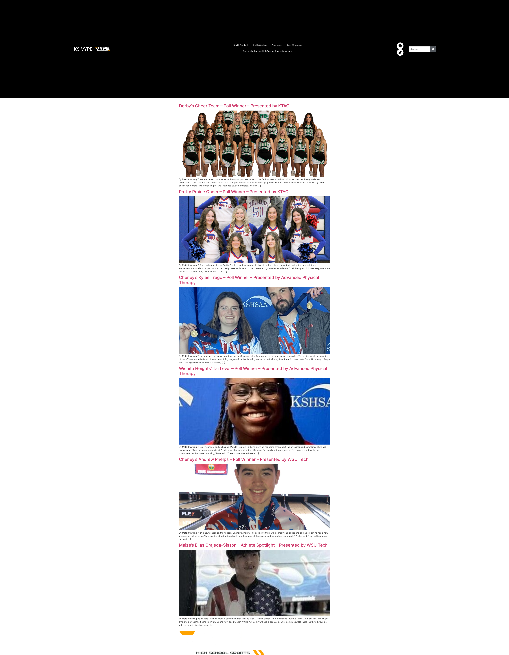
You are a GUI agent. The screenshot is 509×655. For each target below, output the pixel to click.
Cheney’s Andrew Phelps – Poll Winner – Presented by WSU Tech (243, 459)
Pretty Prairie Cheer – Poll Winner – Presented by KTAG (233, 191)
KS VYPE (83, 49)
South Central (260, 45)
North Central (240, 45)
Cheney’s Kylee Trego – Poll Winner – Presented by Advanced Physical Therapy (249, 280)
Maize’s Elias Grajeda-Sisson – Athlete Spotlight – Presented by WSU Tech (253, 545)
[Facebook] (400, 45)
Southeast (277, 45)
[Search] (433, 49)
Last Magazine (294, 45)
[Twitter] (400, 52)
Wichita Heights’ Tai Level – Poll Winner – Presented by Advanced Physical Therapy (253, 371)
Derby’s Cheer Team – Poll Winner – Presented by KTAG (234, 105)
